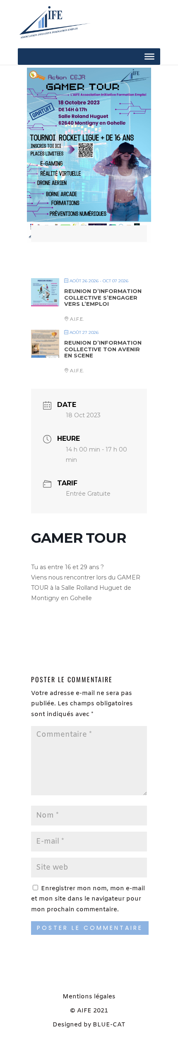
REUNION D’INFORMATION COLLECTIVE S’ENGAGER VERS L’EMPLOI (103, 297)
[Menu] (149, 56)
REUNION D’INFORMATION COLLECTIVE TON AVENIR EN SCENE (103, 349)
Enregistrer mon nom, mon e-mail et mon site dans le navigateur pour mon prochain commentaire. (88, 899)
